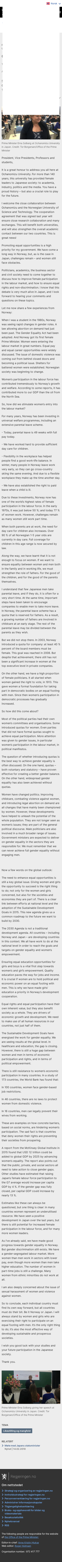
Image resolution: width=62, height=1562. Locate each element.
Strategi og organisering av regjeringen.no (29, 1490)
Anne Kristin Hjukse (28, 1542)
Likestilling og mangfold (17, 1430)
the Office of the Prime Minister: (21, 1537)
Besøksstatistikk (14, 1517)
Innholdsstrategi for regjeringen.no (25, 1494)
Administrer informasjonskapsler (23, 1502)
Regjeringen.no (23, 1476)
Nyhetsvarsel (12, 1521)
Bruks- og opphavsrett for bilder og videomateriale (25, 1512)
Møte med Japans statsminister (22, 1445)
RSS (7, 1525)
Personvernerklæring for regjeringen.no (27, 1498)
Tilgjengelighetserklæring (19, 1506)
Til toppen (31, 1464)
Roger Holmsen (23, 1545)
